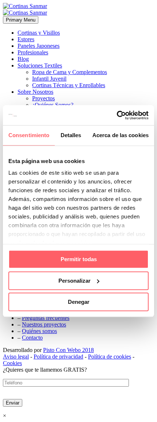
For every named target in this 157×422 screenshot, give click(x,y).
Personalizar (74, 281)
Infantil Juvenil (49, 79)
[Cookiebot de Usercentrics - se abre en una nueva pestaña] (117, 115)
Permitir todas (79, 259)
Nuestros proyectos (44, 324)
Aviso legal (16, 356)
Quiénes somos (39, 331)
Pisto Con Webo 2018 (68, 350)
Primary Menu (20, 20)
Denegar (78, 302)
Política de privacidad (58, 356)
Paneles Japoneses (39, 46)
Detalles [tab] (71, 135)
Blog (23, 59)
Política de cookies (109, 356)
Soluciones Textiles (40, 65)
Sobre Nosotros (35, 92)
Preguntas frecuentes (45, 318)
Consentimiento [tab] (28, 135)
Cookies (12, 363)
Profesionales (33, 52)
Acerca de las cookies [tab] (120, 135)
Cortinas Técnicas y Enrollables (68, 85)
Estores (26, 39)
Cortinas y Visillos (39, 33)
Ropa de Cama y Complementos (69, 72)
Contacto (32, 337)
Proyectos (43, 98)
